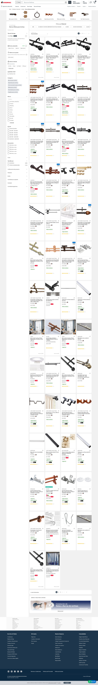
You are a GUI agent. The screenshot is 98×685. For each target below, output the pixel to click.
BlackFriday (57, 658)
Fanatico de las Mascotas (84, 639)
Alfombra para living (15, 623)
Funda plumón (36, 625)
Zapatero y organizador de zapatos (38, 627)
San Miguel (19, 66)
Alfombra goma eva (58, 626)
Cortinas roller (36, 622)
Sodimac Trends (82, 643)
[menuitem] (70, 6)
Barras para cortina (12, 80)
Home (10, 9)
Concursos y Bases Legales (12, 658)
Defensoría (57, 647)
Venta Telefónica (58, 649)
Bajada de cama (78, 627)
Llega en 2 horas (11, 48)
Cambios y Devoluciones (12, 641)
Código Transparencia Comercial (62, 641)
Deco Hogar (29, 6)
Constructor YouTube (83, 664)
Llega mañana (23, 48)
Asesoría (17, 6)
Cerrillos (9, 66)
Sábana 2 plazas (36, 621)
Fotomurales (57, 628)
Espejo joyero (57, 623)
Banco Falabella (82, 654)
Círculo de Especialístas (84, 641)
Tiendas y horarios (11, 643)
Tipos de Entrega (37, 6)
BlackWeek (57, 656)
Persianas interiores (58, 622)
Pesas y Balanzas (78, 625)
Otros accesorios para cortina (14, 85)
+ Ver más (12, 122)
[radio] (30, 71)
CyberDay (57, 654)
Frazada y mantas (15, 626)
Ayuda (32, 643)
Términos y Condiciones (36, 671)
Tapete (77, 623)
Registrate (33, 636)
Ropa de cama (14, 627)
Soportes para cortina (13, 82)
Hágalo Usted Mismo (83, 636)
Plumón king (78, 624)
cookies (59, 682)
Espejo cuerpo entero (15, 619)
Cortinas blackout (15, 625)
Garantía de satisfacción (12, 647)
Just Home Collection (37, 626)
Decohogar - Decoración (16, 9)
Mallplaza (81, 658)
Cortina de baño (36, 620)
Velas (77, 621)
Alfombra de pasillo (58, 625)
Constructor (23, 6)
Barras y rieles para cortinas (80, 620)
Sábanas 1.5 (35, 623)
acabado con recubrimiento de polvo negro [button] (49, 26)
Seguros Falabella (82, 649)
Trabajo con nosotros (59, 645)
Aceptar (67, 682)
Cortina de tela (57, 621)
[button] (46, 2)
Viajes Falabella (82, 651)
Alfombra (35, 624)
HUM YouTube (82, 662)
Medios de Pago (10, 639)
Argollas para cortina (13, 92)
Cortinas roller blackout (58, 619)
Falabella (81, 647)
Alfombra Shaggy (57, 627)
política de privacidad (52, 682)
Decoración (14, 622)
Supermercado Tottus (83, 656)
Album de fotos (36, 628)
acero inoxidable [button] (77, 26)
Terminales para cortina (13, 89)
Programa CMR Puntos (12, 654)
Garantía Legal (10, 645)
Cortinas (22, 9)
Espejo (13, 620)
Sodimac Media (82, 645)
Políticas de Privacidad (48, 671)
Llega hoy (17, 48)
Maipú (14, 66)
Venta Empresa (58, 639)
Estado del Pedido (11, 651)
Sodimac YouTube (82, 660)
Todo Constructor (59, 643)
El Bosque (24, 66)
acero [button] (67, 26)
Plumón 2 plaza (14, 624)
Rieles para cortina (12, 87)
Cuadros (13, 621)
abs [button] (33, 26)
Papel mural (35, 619)
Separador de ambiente (79, 619)
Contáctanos (10, 636)
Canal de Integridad (11, 656)
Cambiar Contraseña (35, 639)
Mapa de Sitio (58, 660)
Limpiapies (77, 626)
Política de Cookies (59, 671)
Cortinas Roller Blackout (58, 624)
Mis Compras (34, 641)
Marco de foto (78, 622)
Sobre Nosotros (58, 636)
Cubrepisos (78, 628)
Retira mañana (10, 57)
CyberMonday (58, 651)
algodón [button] (88, 26)
